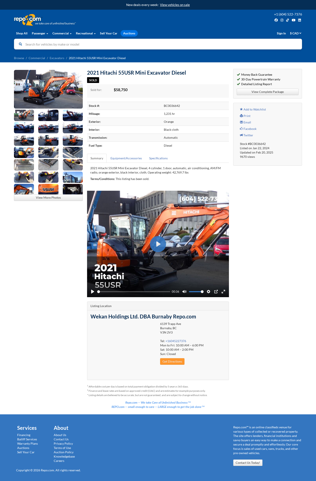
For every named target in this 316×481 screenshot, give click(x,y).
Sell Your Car (108, 33)
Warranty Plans (27, 443)
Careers (59, 461)
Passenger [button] (39, 33)
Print (246, 116)
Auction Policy (64, 452)
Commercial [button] (60, 33)
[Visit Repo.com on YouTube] (293, 20)
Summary (97, 158)
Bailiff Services (27, 439)
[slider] (133, 292)
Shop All (22, 33)
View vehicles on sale (175, 5)
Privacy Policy (63, 443)
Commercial (37, 58)
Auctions (129, 33)
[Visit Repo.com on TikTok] (287, 20)
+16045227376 (176, 341)
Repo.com (85, 20)
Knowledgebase (64, 456)
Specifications (158, 158)
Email (247, 122)
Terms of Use (62, 448)
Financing (23, 435)
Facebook (249, 129)
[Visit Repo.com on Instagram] (281, 20)
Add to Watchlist (254, 109)
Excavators (57, 58)
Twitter (248, 135)
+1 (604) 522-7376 (288, 14)
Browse (19, 58)
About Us (60, 435)
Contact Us (61, 439)
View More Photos (48, 197)
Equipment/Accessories (126, 158)
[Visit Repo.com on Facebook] (276, 20)
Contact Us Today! (248, 462)
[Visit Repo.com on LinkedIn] (299, 20)
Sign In (281, 33)
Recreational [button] (85, 33)
